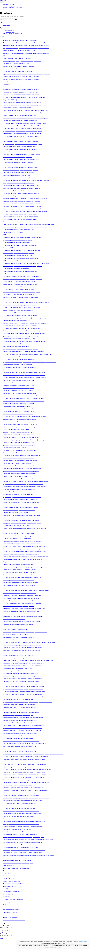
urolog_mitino (6, 84)
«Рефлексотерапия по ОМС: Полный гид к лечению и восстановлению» (21, 312)
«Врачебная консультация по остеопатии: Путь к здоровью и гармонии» (20, 367)
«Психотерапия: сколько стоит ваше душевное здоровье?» (17, 463)
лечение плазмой (7, 914)
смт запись (5, 904)
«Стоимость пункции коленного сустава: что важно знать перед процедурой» (22, 133)
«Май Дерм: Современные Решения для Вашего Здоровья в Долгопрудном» (21, 307)
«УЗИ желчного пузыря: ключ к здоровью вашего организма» (18, 234)
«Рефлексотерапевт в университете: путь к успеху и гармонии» (18, 66)
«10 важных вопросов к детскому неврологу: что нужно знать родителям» (21, 811)
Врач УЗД (5, 889)
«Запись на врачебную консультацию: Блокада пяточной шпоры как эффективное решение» (25, 440)
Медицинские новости (8, 4)
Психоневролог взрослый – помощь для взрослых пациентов (18, 863)
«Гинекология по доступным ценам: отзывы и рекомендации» (18, 564)
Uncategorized (6, 25)
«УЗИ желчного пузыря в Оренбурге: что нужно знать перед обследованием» (22, 250)
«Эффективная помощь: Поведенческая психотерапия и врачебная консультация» (23, 465)
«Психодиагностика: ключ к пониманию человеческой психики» (19, 177)
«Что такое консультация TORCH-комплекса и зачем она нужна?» (19, 421)
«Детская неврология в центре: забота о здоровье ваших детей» (18, 434)
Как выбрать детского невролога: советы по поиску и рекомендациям (20, 40)
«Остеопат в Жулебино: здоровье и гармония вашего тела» (17, 668)
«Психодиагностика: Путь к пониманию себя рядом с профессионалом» (20, 499)
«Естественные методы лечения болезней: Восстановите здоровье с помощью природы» (25, 123)
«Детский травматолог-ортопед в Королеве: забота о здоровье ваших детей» (21, 336)
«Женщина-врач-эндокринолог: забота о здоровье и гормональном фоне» (21, 712)
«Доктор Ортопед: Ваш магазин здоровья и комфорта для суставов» (19, 746)
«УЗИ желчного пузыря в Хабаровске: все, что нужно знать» (18, 260)
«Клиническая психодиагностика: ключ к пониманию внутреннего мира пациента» (23, 221)
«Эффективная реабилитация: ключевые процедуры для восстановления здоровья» (23, 382)
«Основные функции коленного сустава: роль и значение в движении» (20, 170)
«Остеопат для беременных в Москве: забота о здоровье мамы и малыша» (21, 670)
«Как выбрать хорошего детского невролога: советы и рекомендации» (20, 834)
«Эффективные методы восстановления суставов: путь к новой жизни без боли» (23, 689)
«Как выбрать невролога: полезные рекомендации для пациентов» (19, 803)
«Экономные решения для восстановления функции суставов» (18, 385)
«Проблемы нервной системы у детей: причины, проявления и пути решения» (22, 813)
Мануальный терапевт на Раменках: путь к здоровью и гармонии (19, 50)
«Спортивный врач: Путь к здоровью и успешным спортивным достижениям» (22, 491)
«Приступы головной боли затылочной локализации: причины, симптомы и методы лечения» (26, 74)
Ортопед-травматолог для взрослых (11, 881)
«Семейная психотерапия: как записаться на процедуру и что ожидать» (20, 460)
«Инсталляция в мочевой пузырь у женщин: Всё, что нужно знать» (19, 637)
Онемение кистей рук (8, 865)
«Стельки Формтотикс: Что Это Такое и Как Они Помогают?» (18, 580)
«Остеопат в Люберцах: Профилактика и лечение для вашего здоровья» (20, 92)
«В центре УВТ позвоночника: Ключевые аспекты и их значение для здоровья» (22, 455)
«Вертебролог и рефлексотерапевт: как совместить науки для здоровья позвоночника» (24, 341)
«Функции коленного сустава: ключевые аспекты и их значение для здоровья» (22, 144)
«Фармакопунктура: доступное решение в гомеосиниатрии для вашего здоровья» (23, 517)
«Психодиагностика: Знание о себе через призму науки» (17, 175)
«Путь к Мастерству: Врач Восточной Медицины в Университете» (19, 489)
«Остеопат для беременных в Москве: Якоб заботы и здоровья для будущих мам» (23, 730)
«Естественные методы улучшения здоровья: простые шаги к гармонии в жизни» (23, 676)
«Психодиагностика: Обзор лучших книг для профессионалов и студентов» (21, 188)
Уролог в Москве (7, 873)
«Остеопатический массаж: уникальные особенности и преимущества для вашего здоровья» (25, 118)
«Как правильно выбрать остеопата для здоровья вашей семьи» (18, 699)
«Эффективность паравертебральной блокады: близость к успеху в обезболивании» (23, 398)
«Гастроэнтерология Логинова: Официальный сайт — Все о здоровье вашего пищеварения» (26, 323)
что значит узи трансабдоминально (11, 891)
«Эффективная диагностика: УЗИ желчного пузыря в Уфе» (17, 240)
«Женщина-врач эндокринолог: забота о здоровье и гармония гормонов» (21, 681)
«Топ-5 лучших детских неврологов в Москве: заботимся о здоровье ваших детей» (23, 837)
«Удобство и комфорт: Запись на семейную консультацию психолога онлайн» (22, 497)
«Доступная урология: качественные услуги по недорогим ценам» (19, 445)
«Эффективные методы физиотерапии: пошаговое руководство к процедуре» (22, 515)
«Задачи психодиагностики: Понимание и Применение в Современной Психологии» (24, 125)
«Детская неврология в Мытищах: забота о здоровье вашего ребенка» (20, 299)
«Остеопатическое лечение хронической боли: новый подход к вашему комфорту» (23, 717)
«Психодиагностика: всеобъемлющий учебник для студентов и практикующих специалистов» (26, 180)
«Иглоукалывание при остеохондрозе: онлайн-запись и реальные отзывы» (21, 554)
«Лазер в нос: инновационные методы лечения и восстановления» (19, 593)
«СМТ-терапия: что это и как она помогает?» (14, 619)
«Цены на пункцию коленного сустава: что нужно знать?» (17, 157)
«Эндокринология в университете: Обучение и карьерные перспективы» (21, 520)
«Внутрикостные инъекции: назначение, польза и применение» (18, 606)
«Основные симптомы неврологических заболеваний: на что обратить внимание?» (23, 800)
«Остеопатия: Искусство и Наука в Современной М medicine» (18, 624)
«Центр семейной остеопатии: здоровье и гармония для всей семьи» (20, 600)
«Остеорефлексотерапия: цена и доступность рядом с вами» (17, 504)
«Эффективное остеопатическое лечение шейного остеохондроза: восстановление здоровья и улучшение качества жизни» (33, 754)
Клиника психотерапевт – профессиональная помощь (16, 868)
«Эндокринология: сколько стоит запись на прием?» (16, 429)
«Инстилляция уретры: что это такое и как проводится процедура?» (19, 393)
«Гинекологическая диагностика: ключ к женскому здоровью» (18, 652)
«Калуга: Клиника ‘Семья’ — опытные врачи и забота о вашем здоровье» (21, 297)
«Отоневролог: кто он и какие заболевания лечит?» (15, 629)
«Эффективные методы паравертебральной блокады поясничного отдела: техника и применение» (27, 613)
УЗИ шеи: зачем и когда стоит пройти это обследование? (17, 58)
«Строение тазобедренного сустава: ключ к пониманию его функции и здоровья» (23, 787)
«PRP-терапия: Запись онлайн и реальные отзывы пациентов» (18, 388)
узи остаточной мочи (8, 894)
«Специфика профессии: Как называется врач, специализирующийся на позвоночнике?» (25, 632)
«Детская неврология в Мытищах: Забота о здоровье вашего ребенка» (20, 284)
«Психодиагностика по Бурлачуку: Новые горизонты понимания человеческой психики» (25, 227)
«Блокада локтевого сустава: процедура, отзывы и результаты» (18, 442)
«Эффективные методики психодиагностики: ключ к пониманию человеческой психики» (25, 211)
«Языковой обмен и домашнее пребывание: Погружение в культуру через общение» (23, 112)
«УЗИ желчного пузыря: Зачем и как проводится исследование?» (19, 229)
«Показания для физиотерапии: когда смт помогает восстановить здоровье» (21, 621)
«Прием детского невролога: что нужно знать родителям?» (17, 829)
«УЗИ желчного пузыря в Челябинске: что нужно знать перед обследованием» (22, 266)
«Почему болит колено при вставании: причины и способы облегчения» (21, 795)
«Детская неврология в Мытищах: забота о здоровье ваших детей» (19, 281)
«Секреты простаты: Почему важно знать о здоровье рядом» (18, 364)
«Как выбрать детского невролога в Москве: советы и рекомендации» (20, 844)
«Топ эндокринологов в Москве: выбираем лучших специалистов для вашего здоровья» (24, 743)
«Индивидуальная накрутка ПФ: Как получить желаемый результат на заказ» (22, 102)
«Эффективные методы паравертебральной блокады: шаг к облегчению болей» (22, 577)
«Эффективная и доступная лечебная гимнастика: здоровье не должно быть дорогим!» (24, 416)
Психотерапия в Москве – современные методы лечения (17, 860)
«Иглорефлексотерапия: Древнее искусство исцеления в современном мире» (22, 650)
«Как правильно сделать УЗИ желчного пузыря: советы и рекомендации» (21, 276)
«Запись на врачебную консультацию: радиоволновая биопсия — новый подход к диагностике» (26, 546)
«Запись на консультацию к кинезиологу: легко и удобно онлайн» (19, 655)
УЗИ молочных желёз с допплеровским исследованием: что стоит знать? (21, 55)
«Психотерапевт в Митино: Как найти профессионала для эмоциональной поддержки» (24, 87)
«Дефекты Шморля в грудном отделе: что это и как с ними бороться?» (20, 751)
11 (2, 932)
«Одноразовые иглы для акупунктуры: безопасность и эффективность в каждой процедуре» (25, 318)
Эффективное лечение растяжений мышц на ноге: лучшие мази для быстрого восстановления (26, 45)
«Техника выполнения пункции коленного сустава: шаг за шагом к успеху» (21, 154)
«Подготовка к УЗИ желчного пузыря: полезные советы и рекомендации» (21, 247)
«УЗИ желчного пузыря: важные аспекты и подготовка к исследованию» (21, 273)
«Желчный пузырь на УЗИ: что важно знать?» (14, 232)
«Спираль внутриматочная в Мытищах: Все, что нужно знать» (18, 494)
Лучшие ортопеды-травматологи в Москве (13, 883)
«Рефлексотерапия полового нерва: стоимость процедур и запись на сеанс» (21, 502)
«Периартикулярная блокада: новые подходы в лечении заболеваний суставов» (22, 395)
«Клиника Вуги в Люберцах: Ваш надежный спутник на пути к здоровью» (21, 292)
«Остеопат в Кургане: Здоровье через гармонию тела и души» (18, 715)
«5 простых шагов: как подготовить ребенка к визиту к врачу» (18, 816)
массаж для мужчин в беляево (10, 907)
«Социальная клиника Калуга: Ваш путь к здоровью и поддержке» (19, 305)
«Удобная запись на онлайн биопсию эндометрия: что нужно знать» (19, 536)
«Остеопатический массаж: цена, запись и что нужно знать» (18, 406)
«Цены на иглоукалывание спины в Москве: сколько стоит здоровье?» (20, 585)
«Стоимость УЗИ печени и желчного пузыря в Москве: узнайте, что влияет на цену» (24, 608)
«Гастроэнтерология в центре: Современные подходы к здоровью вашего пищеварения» (25, 567)
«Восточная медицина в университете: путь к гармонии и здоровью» (20, 369)
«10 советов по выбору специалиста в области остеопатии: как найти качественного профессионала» (28, 660)
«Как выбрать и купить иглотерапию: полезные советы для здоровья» (20, 315)
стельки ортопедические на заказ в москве (13, 899)
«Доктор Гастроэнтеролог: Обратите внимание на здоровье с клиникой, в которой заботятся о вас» (27, 354)
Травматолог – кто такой (9, 876)
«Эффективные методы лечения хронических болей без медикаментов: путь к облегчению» (25, 696)
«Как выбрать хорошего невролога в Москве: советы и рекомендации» (20, 673)
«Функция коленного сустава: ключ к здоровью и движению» (18, 162)
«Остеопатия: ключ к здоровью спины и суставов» (15, 658)
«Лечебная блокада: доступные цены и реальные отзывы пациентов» (20, 419)
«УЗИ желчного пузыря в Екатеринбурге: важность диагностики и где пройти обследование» (26, 263)
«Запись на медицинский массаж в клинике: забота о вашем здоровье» (20, 507)
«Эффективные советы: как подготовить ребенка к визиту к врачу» (19, 808)
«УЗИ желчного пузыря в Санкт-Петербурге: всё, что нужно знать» (19, 245)
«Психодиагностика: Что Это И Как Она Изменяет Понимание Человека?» (21, 190)
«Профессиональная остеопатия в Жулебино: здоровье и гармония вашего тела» (22, 728)
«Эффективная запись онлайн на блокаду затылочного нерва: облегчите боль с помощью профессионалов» (29, 362)
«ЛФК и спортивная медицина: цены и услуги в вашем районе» (19, 411)
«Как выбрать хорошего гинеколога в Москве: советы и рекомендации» (20, 831)
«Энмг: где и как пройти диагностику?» (13, 639)
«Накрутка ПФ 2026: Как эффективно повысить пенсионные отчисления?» (21, 100)
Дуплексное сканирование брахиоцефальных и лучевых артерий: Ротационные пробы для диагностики (28, 42)
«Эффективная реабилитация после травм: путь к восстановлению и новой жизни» (23, 678)
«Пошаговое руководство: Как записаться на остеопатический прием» (20, 120)
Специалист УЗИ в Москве (9, 878)
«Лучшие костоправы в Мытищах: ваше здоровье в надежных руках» (20, 115)
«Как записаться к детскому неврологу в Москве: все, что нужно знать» (20, 847)
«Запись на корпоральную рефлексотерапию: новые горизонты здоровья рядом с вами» (24, 551)
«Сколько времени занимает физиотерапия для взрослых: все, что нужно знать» (22, 587)
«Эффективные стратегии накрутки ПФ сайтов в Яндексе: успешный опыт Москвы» (24, 97)
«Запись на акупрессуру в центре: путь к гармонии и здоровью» (19, 533)
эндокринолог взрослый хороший (11, 909)
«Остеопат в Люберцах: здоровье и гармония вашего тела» (17, 107)
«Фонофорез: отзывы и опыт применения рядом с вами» (17, 476)
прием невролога (70, 945)
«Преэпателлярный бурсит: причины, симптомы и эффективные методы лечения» (23, 725)
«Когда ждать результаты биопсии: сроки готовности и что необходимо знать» (22, 603)
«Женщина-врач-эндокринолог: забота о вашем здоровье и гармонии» (20, 720)
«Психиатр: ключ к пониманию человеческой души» (16, 63)
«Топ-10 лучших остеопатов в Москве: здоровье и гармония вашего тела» (21, 741)
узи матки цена (6, 896)
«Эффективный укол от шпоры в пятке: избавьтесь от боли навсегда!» (20, 572)
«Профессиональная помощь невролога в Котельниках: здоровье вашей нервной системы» (25, 110)
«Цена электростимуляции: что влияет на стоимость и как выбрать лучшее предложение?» (25, 481)
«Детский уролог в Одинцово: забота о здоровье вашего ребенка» (19, 338)
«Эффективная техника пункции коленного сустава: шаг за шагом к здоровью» (22, 131)
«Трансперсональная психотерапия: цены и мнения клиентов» (18, 458)
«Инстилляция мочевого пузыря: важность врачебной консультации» (20, 424)
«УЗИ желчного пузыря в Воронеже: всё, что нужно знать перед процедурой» (22, 237)
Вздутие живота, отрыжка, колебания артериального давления (18, 870)
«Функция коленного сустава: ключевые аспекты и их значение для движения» (22, 164)
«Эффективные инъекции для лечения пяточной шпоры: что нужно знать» (21, 611)
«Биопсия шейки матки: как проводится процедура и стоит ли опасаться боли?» (22, 647)
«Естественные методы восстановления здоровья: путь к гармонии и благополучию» (24, 663)
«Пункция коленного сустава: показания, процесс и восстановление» (20, 214)
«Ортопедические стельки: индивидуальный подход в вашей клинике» (20, 408)
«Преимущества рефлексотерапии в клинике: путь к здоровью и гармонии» (21, 543)
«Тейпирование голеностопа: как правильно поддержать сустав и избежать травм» (23, 777)
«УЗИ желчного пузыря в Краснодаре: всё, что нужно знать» (18, 255)
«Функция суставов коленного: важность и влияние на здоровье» (19, 138)
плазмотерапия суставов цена (10, 912)
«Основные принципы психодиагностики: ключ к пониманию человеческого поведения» (25, 198)
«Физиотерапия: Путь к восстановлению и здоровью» (16, 346)
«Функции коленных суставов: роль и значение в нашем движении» (20, 167)
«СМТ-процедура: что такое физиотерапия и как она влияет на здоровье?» (21, 582)
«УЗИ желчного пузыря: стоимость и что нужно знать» (16, 268)
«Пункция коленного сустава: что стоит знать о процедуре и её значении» (21, 136)
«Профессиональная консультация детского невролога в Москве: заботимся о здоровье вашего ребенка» (28, 839)
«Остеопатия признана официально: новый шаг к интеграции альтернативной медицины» (25, 790)
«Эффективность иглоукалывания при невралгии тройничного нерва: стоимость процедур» (25, 556)
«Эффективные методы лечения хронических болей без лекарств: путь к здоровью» (23, 686)
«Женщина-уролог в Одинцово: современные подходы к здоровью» (19, 325)
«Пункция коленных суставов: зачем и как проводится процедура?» (19, 146)
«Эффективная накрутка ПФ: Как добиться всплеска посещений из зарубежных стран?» (24, 105)
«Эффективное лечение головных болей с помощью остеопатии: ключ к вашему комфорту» (25, 756)
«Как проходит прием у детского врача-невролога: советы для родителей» (21, 824)
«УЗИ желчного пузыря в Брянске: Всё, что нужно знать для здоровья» (20, 271)
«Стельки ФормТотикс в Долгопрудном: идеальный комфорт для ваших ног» (22, 61)
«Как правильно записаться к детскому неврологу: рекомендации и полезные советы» (24, 818)
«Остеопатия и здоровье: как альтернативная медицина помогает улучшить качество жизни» (26, 683)
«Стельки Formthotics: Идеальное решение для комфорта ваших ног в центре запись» (24, 375)
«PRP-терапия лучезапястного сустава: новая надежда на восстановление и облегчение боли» (26, 782)
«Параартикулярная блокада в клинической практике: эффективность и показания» (23, 401)
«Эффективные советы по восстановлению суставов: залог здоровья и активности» (23, 694)
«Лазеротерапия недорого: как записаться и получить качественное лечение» (22, 468)
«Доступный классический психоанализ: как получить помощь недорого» (21, 471)
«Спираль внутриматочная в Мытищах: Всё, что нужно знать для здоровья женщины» (24, 351)
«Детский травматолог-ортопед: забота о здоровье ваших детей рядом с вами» (22, 328)
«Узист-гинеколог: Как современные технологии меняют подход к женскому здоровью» (24, 821)
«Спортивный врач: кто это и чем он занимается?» (15, 634)
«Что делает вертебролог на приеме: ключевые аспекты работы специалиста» (22, 598)
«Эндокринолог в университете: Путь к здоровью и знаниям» (18, 356)
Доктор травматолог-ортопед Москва (12, 886)
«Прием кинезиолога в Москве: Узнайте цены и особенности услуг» (20, 735)
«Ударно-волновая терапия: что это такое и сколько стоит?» (17, 574)
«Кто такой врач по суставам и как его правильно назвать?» (17, 785)
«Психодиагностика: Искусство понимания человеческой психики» (19, 196)
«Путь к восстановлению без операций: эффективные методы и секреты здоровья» (23, 665)
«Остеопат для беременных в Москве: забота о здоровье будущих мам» (20, 707)
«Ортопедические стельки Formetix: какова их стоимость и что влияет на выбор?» (23, 616)
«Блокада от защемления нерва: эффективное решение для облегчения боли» (22, 645)
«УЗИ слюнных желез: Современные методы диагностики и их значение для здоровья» (24, 691)
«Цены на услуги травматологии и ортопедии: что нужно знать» (19, 380)
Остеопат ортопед (10, 5)
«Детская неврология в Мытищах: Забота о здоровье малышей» (18, 289)
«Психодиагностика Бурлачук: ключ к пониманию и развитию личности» (21, 193)
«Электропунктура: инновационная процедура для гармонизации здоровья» (22, 523)
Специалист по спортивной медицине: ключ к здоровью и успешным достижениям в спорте (26, 48)
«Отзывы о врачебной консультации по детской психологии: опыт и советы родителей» (24, 528)
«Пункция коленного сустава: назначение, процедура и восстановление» (21, 159)
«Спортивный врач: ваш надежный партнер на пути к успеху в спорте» (20, 349)
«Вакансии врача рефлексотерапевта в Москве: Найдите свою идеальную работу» (23, 330)
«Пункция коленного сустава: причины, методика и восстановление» (20, 149)
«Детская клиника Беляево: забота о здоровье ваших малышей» (18, 310)
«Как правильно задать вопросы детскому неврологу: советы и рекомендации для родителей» (26, 798)
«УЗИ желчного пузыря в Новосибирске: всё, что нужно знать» (18, 253)
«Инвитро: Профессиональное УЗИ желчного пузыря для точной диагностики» (22, 279)
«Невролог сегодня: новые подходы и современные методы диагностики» (21, 76)
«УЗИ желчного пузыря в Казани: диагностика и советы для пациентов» (21, 258)
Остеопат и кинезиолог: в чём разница (12, 7)
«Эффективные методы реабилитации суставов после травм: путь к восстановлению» (24, 772)
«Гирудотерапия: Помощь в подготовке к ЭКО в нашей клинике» (19, 510)
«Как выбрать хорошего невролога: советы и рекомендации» (18, 738)
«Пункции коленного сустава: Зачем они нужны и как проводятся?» (20, 172)
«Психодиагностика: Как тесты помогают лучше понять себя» (18, 183)
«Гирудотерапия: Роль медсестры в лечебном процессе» (16, 320)
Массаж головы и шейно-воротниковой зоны (14, 920)
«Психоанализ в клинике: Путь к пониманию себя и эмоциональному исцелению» (23, 452)
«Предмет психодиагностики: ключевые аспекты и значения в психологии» (21, 201)
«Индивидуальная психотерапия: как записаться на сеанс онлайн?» (19, 473)
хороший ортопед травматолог (10, 917)
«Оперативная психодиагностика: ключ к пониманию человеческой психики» (22, 206)
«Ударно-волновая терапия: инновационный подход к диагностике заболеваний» (23, 484)
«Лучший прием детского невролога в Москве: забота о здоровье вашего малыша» (23, 826)
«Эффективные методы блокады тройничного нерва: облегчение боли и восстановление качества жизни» (29, 642)
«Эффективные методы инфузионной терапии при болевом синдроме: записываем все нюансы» (27, 427)
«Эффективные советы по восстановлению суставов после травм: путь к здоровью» (23, 761)
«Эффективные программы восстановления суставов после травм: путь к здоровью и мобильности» (27, 767)
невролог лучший (83, 941)
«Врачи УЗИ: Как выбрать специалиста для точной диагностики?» (19, 81)
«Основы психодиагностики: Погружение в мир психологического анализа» (22, 203)
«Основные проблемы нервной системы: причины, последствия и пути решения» (23, 805)
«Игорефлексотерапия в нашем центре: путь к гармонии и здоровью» (20, 561)
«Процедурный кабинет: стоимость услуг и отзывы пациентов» (18, 390)
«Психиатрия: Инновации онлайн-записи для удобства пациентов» (19, 450)
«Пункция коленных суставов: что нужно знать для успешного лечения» (21, 216)
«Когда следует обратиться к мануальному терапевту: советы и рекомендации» (22, 780)
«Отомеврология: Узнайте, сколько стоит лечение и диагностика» (19, 403)
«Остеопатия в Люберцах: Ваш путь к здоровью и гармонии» (18, 68)
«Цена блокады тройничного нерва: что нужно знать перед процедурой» (21, 437)
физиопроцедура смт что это (10, 901)
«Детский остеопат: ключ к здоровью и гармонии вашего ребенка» (19, 432)
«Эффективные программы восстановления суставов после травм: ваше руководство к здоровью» (27, 769)
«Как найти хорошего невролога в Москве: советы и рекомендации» (20, 709)
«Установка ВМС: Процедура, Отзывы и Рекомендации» (17, 538)
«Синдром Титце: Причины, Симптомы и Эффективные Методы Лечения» (21, 722)
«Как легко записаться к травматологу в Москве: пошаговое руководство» (21, 79)
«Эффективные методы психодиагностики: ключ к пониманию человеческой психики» (24, 209)
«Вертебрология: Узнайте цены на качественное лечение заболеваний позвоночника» (24, 372)
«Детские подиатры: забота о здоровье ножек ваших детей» (17, 71)
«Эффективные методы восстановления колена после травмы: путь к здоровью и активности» (26, 792)
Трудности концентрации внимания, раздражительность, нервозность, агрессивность (24, 857)
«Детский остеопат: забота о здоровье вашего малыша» (16, 525)
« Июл (1, 938)
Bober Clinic (3, 0)
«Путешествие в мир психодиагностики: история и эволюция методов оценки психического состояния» (28, 224)
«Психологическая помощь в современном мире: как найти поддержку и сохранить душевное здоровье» (28, 855)
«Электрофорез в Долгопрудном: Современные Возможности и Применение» (22, 595)
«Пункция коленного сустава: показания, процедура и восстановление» (20, 141)
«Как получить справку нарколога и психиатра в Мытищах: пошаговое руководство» (24, 333)
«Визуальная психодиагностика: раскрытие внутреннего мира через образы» (22, 128)
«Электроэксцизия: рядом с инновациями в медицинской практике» (20, 569)
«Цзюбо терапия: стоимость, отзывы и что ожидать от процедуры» (19, 530)
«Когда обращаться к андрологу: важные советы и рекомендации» (19, 359)
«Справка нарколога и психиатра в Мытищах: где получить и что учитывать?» (22, 343)
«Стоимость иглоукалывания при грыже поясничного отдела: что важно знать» (22, 541)
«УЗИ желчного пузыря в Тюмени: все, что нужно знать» (17, 242)
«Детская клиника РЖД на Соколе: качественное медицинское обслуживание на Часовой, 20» (26, 302)
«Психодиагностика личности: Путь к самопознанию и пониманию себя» (21, 185)
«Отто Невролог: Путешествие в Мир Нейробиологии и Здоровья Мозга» (21, 89)
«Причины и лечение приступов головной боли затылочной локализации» (21, 94)
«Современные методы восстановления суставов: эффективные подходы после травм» (24, 759)
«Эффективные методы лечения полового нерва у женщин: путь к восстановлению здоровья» (26, 590)
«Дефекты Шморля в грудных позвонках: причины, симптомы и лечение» (21, 748)
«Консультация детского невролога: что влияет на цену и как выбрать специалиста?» (24, 850)
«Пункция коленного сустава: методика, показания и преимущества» (20, 219)
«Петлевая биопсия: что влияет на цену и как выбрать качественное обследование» (23, 549)
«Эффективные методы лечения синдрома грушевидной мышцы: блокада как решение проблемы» (27, 702)
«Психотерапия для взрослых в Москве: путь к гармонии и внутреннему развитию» (23, 852)
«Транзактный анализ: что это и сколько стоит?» (15, 447)
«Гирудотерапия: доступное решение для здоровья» (15, 512)
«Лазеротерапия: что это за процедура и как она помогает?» (17, 626)
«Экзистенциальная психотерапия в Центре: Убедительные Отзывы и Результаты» (23, 478)
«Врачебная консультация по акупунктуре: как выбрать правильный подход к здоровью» (25, 486)
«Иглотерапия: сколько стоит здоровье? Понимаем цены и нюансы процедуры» (22, 559)
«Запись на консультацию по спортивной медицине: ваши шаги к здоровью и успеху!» (24, 377)
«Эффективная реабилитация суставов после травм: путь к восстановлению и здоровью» (25, 774)
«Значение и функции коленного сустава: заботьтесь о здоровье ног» (20, 151)
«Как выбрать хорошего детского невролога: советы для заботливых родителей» (23, 842)
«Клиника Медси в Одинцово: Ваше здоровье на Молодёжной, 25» (19, 294)
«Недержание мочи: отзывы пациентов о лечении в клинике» (18, 414)
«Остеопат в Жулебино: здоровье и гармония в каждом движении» (19, 704)
